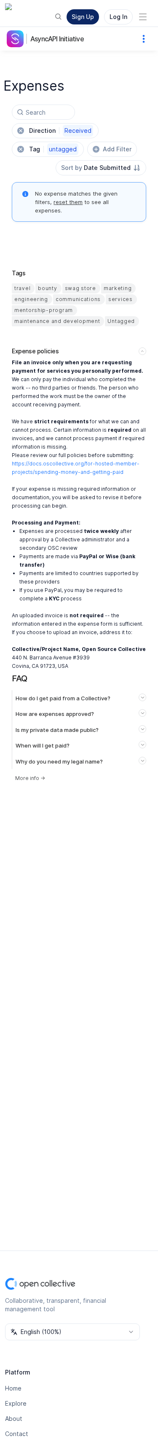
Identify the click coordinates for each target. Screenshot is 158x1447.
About (13, 1418)
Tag (53, 149)
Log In (118, 16)
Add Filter (117, 149)
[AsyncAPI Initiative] (17, 38)
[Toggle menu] (143, 17)
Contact (16, 1433)
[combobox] (101, 167)
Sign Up (83, 16)
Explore (16, 1403)
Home (13, 1388)
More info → (30, 778)
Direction (60, 130)
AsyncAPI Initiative (57, 39)
